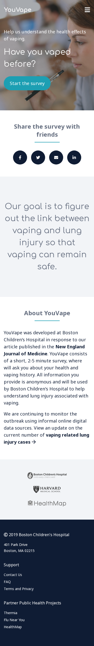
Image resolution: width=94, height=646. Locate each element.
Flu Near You (14, 619)
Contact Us (13, 574)
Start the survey (27, 83)
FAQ (7, 581)
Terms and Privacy (19, 588)
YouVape (17, 10)
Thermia (10, 612)
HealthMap (13, 626)
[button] (20, 157)
